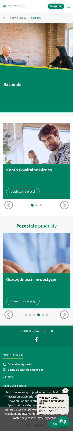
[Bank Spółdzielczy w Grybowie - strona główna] (14, 6)
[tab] (32, 205)
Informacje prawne (14, 386)
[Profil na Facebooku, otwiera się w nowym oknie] (36, 339)
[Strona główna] (4, 17)
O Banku (8, 376)
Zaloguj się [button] (56, 6)
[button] (68, 6)
